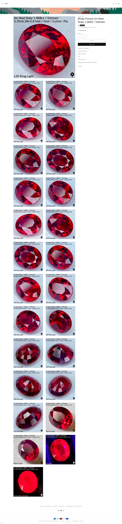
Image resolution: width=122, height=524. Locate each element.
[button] (2, 3)
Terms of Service (78, 506)
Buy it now (91, 44)
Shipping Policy (69, 506)
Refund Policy (62, 506)
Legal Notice (55, 506)
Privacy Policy (48, 506)
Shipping (86, 27)
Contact (42, 506)
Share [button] (80, 66)
